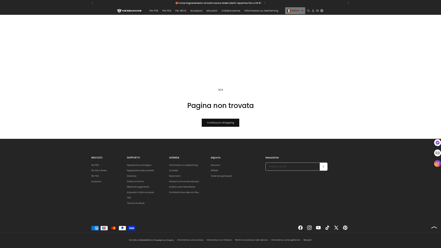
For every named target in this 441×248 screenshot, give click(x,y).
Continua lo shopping (220, 122)
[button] (153, 10)
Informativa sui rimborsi (219, 240)
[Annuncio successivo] (348, 3)
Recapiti (308, 240)
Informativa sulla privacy (190, 240)
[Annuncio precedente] (92, 3)
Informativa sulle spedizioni (285, 240)
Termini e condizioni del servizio (251, 240)
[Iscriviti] (323, 167)
